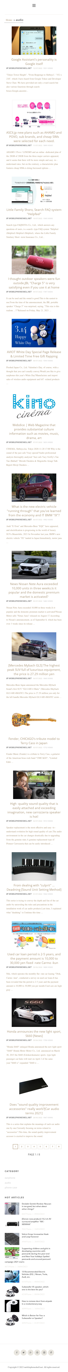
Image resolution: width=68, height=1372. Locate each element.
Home (9, 19)
